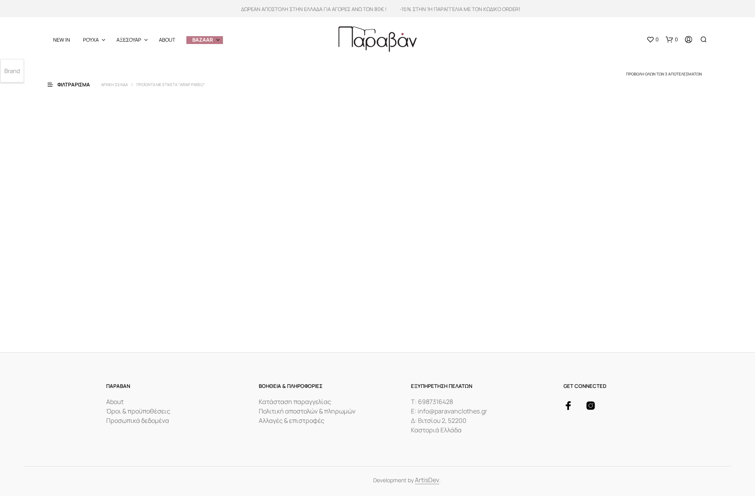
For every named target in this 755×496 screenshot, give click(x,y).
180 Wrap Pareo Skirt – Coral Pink (425, 300)
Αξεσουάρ (128, 39)
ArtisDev (427, 480)
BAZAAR (202, 39)
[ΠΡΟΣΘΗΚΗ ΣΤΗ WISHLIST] (126, 280)
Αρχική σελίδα (114, 84)
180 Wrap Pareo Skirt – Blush (85, 300)
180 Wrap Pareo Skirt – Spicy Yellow (260, 300)
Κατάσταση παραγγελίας (295, 401)
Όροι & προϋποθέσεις (138, 411)
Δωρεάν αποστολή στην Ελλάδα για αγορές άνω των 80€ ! (314, 9)
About (167, 39)
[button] (652, 40)
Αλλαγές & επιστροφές (291, 420)
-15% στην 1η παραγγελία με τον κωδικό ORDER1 (460, 9)
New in (61, 39)
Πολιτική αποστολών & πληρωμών (307, 411)
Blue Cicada (70, 320)
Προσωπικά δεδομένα (137, 420)
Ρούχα (91, 39)
